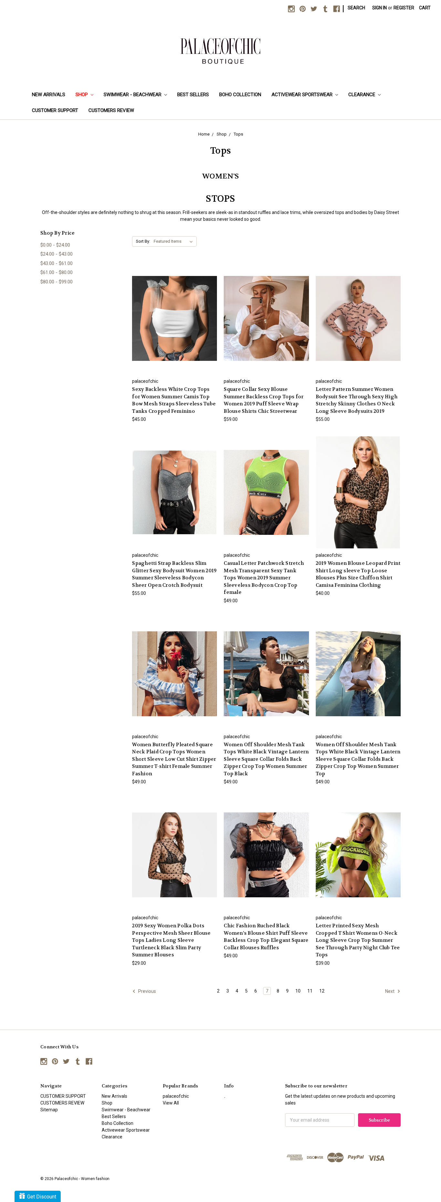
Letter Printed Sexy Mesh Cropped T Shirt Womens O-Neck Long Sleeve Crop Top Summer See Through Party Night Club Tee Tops (358, 940)
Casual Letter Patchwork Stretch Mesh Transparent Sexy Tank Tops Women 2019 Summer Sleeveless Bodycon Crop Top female (264, 578)
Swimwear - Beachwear (133, 94)
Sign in (379, 7)
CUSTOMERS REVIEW (111, 110)
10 (298, 990)
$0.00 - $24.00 (55, 245)
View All (171, 1102)
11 (310, 990)
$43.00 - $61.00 (56, 263)
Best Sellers (193, 94)
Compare (172, 313)
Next (390, 990)
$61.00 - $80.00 (56, 272)
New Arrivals (48, 94)
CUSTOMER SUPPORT (55, 110)
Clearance (362, 94)
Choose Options (174, 324)
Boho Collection (240, 94)
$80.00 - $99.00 (56, 282)
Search (356, 7)
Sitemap (49, 1109)
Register (404, 7)
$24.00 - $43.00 (56, 254)
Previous (146, 990)
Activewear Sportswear (303, 94)
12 (321, 990)
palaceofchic (176, 1096)
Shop (82, 94)
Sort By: (143, 241)
